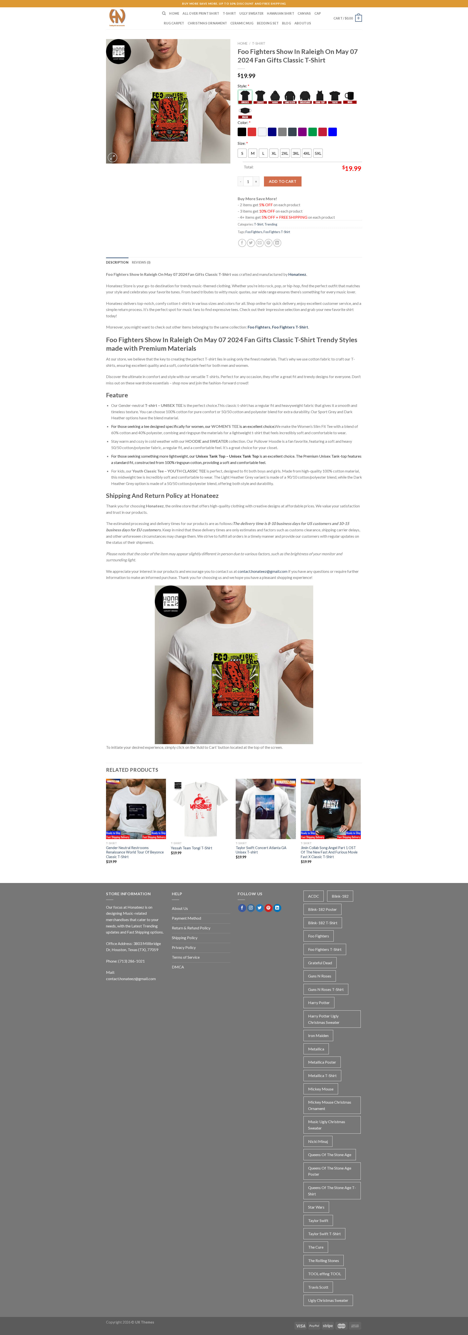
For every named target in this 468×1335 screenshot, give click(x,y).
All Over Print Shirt (201, 13)
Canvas (304, 13)
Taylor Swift (318, 1220)
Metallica (316, 1049)
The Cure (315, 1247)
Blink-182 (340, 896)
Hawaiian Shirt (280, 13)
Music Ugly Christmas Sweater (326, 1124)
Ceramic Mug (242, 23)
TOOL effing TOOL (324, 1273)
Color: (244, 122)
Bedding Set (268, 23)
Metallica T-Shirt (322, 1075)
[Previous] (106, 825)
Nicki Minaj (318, 1141)
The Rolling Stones (323, 1260)
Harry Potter (319, 1002)
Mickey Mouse (320, 1089)
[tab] (117, 262)
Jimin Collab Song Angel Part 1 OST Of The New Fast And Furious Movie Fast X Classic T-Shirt (329, 852)
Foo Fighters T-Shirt (276, 232)
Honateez (297, 274)
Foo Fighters (253, 232)
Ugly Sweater (251, 13)
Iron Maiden (318, 1035)
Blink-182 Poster (322, 909)
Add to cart (282, 181)
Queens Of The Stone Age (329, 1154)
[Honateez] (130, 18)
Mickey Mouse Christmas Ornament (329, 1105)
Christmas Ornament (207, 23)
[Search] (164, 13)
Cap (317, 13)
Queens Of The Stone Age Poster (329, 1171)
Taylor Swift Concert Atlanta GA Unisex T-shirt (261, 850)
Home (174, 13)
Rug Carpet (174, 23)
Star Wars (316, 1207)
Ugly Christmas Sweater (328, 1300)
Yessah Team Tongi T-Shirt (191, 848)
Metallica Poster (322, 1062)
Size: (243, 143)
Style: (243, 85)
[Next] (360, 825)
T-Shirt (229, 13)
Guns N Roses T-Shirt (326, 989)
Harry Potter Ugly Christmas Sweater (324, 1019)
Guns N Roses (319, 976)
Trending (270, 224)
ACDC (313, 896)
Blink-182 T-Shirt (322, 922)
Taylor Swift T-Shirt (324, 1233)
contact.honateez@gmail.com (262, 571)
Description (117, 262)
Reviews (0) (141, 262)
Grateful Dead (320, 962)
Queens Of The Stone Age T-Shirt (332, 1190)
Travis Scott (318, 1287)
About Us (302, 23)
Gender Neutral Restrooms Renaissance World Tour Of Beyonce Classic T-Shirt (135, 852)
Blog (286, 23)
